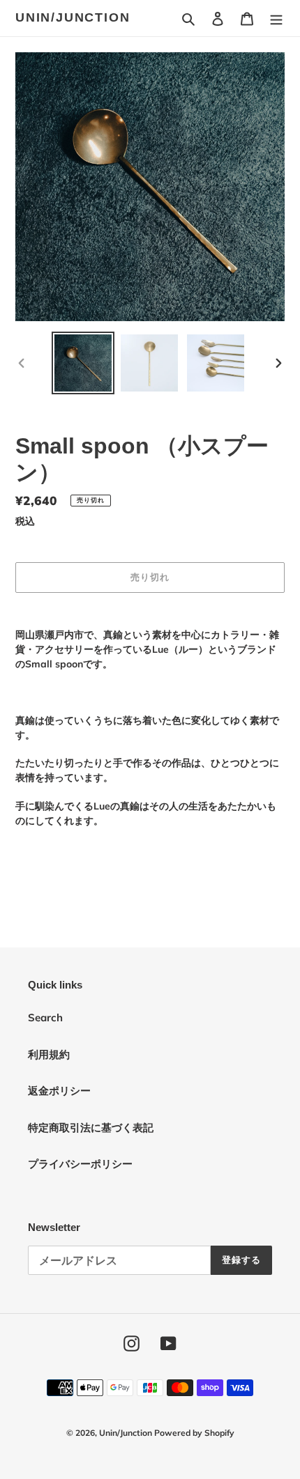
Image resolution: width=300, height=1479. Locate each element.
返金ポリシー (59, 1090)
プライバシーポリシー (80, 1163)
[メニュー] (276, 18)
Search (45, 1017)
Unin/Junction (72, 17)
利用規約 (49, 1054)
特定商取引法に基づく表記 (90, 1127)
